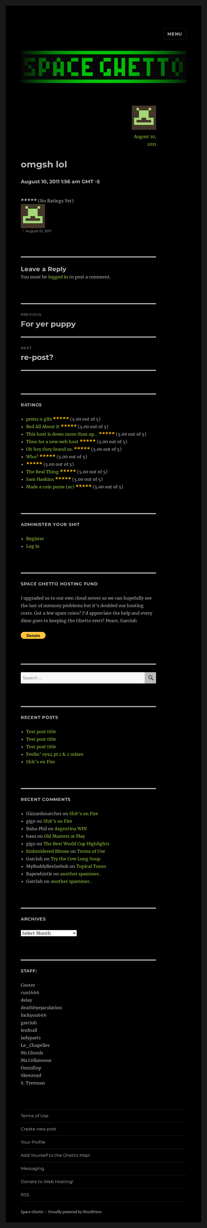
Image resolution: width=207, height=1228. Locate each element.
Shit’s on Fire (40, 761)
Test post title (41, 731)
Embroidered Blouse (47, 851)
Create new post (39, 1129)
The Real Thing (42, 471)
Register (35, 538)
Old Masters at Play (64, 836)
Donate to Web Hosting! (47, 1181)
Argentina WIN (71, 828)
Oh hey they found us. (49, 449)
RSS (25, 1194)
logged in (58, 277)
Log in (33, 546)
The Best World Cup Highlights (76, 843)
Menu (174, 34)
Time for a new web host (52, 441)
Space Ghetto (32, 1212)
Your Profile (33, 1142)
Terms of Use (91, 851)
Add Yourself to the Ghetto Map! (55, 1155)
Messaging (32, 1168)
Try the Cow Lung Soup (75, 858)
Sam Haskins (40, 479)
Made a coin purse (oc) (50, 486)
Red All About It (43, 426)
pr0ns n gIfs (39, 419)
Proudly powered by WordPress (75, 1212)
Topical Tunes (91, 866)
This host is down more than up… (62, 434)
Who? (32, 456)
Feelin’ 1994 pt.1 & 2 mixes (54, 754)
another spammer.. (80, 873)
